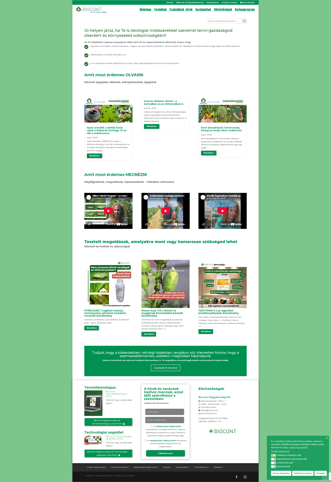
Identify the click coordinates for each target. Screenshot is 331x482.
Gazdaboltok (203, 9)
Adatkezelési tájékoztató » (146, 467)
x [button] (327, 437)
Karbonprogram (245, 9)
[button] (273, 455)
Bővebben (92, 328)
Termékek (160, 9)
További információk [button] (280, 451)
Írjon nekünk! (248, 2)
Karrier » (167, 467)
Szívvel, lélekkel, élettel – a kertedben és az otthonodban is (164, 102)
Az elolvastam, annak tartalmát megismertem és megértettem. (167, 443)
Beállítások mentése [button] (303, 473)
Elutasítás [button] (320, 473)
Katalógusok (212, 2)
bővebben (94, 156)
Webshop (145, 9)
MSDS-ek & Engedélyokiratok (190, 2)
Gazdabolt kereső (165, 367)
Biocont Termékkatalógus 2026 (116, 394)
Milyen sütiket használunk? (295, 447)
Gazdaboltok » (182, 467)
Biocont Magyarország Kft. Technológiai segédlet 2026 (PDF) (107, 453)
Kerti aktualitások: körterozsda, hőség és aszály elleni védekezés (221, 129)
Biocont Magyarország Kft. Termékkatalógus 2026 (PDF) (107, 422)
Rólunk (170, 2)
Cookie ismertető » (120, 467)
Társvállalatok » (201, 467)
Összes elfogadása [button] (281, 473)
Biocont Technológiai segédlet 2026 (118, 437)
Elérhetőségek (223, 9)
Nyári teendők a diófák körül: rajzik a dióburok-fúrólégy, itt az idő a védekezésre (106, 130)
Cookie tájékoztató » (96, 467)
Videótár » (218, 467)
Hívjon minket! (230, 2)
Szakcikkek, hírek (181, 9)
